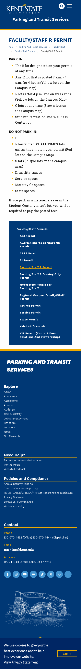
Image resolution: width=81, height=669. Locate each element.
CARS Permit (29, 253)
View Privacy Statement (21, 661)
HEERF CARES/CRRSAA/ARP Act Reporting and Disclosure (38, 492)
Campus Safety (13, 414)
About (7, 391)
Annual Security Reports (18, 483)
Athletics (9, 409)
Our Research (12, 436)
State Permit (29, 319)
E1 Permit (26, 260)
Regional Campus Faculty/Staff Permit (42, 296)
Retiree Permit (30, 305)
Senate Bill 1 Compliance (18, 501)
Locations (10, 427)
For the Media (12, 464)
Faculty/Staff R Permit (36, 267)
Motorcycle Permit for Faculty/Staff (36, 286)
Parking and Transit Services (40, 19)
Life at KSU (10, 422)
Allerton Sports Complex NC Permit (40, 244)
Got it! (67, 653)
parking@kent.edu (19, 549)
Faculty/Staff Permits (25, 51)
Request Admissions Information (23, 460)
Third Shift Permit (33, 326)
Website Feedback (15, 469)
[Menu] (69, 6)
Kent (11, 47)
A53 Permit (27, 235)
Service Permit (30, 312)
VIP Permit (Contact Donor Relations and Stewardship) (40, 334)
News (7, 431)
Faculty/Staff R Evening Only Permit (40, 275)
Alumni (8, 405)
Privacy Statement (15, 497)
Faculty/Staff (58, 47)
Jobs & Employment (16, 418)
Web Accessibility (14, 506)
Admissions (10, 400)
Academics (10, 396)
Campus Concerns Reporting (21, 488)
